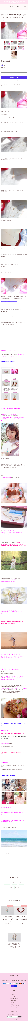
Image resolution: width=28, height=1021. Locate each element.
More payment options (14, 80)
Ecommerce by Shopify (20, 980)
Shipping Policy (14, 998)
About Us (14, 993)
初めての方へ (14, 1002)
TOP (14, 996)
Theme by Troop (6, 980)
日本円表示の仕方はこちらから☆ (8, 361)
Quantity (3, 67)
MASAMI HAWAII (14, 6)
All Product (14, 994)
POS (12, 980)
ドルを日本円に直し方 (14, 1006)
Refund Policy (14, 1000)
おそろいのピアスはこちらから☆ (9, 301)
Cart (25, 6)
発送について (14, 1004)
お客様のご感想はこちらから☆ (8, 775)
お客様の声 (14, 1007)
